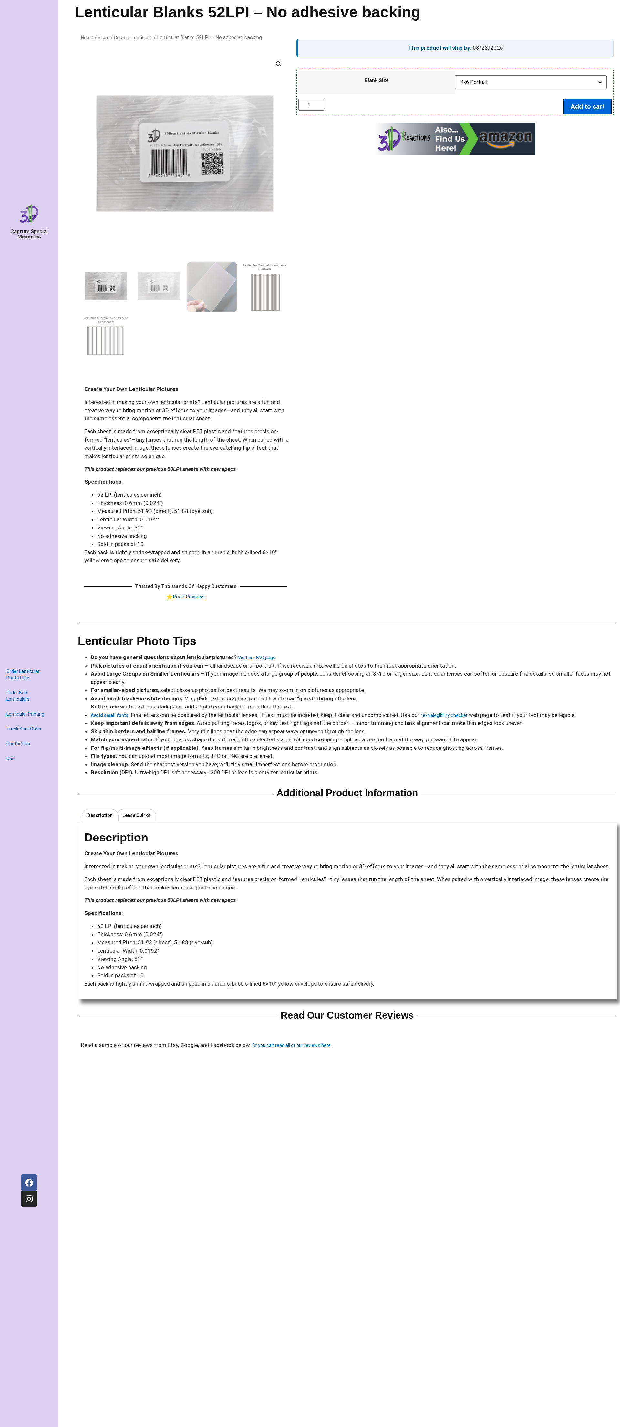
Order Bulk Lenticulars (18, 696)
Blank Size (377, 80)
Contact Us (18, 743)
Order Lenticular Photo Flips (23, 674)
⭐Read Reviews (185, 597)
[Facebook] (29, 1182)
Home (87, 37)
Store (103, 37)
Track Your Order (24, 728)
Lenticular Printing (25, 714)
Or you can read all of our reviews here (291, 1045)
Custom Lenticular (133, 37)
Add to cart (588, 106)
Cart (11, 758)
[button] (278, 64)
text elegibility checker (444, 715)
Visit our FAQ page (257, 657)
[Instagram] (29, 1199)
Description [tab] (100, 815)
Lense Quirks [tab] (136, 815)
